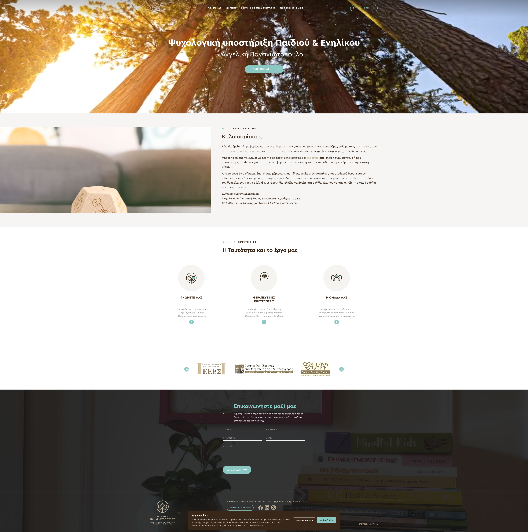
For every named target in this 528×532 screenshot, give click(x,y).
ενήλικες (231, 151)
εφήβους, (255, 151)
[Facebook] (260, 507)
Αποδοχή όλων (326, 520)
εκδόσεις (312, 157)
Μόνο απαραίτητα (304, 520)
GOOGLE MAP (238, 508)
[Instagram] (273, 507)
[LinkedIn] (267, 507)
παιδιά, (243, 151)
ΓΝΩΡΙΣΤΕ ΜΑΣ (260, 69)
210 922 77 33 (269, 501)
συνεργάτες (363, 146)
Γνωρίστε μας (214, 8)
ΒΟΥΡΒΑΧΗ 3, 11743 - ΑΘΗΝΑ (241, 501)
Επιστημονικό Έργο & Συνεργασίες (258, 8)
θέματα (263, 162)
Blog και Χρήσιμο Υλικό (291, 8)
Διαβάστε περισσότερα (191, 322)
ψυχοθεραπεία (279, 146)
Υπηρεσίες (231, 8)
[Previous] (186, 369)
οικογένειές (278, 151)
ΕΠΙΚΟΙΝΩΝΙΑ (361, 8)
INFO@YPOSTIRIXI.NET (295, 501)
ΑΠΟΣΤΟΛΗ (234, 470)
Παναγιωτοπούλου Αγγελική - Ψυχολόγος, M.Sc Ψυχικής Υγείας (155, 8)
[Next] (341, 369)
